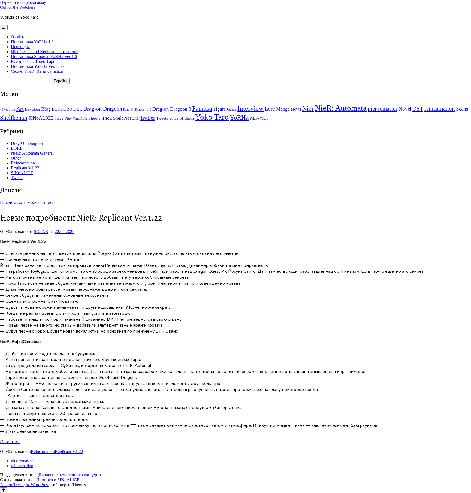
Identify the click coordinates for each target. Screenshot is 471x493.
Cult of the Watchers (17, 7)
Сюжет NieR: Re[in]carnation (37, 71)
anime (10, 109)
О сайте (18, 37)
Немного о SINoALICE (58, 479)
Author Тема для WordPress (24, 484)
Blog (46, 109)
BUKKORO (62, 109)
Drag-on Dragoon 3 (171, 109)
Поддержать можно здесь (27, 203)
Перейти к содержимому (23, 2)
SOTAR (41, 231)
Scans (462, 109)
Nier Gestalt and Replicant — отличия (44, 51)
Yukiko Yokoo (259, 118)
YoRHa (239, 117)
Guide (231, 109)
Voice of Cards (181, 118)
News (296, 109)
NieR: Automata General (32, 153)
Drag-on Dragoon (102, 109)
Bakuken (32, 109)
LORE (17, 148)
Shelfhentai (13, 117)
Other (16, 158)
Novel (404, 109)
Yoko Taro (212, 116)
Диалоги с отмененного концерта (69, 475)
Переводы (20, 46)
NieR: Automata (341, 107)
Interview (250, 108)
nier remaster (382, 108)
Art (20, 109)
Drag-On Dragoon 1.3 (137, 109)
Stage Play (63, 118)
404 (2, 109)
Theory (95, 118)
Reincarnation (23, 163)
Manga (283, 109)
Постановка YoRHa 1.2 (32, 41)
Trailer (147, 118)
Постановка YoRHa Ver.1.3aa (37, 66)
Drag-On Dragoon (27, 143)
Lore (270, 109)
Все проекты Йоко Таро (33, 61)
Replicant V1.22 (25, 168)
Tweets (162, 118)
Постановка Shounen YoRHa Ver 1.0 (44, 56)
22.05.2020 (64, 231)
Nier (308, 108)
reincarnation (439, 108)
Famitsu (202, 108)
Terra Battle (80, 118)
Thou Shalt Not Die (120, 118)
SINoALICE (40, 118)
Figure (219, 109)
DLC (77, 109)
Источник (10, 442)
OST (417, 108)
